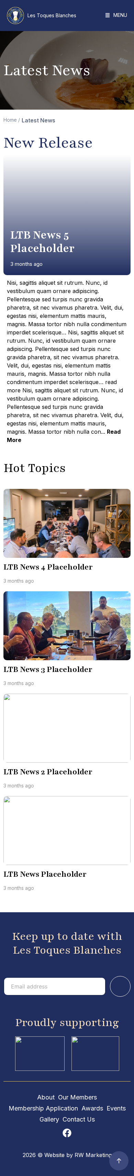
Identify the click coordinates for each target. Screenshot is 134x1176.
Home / (11, 120)
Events (116, 1108)
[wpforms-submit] (120, 986)
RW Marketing (93, 1155)
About (46, 1097)
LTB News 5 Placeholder (42, 241)
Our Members (77, 1097)
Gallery (49, 1119)
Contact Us (79, 1119)
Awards (92, 1108)
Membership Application (43, 1108)
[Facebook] (67, 1132)
